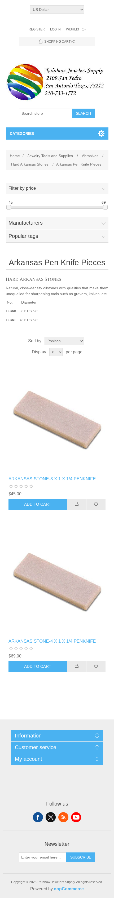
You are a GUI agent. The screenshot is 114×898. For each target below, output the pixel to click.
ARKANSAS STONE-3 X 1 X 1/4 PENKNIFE (52, 478)
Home (15, 156)
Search (83, 113)
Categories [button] (22, 133)
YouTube (76, 817)
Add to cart (37, 504)
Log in (55, 29)
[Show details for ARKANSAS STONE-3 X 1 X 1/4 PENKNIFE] (57, 419)
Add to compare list (76, 504)
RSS (63, 817)
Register (37, 29)
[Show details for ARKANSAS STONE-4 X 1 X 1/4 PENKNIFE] (57, 582)
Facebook (38, 817)
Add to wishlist (96, 504)
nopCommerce (69, 889)
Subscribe (80, 857)
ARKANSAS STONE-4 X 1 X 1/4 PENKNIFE (52, 641)
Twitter (51, 817)
